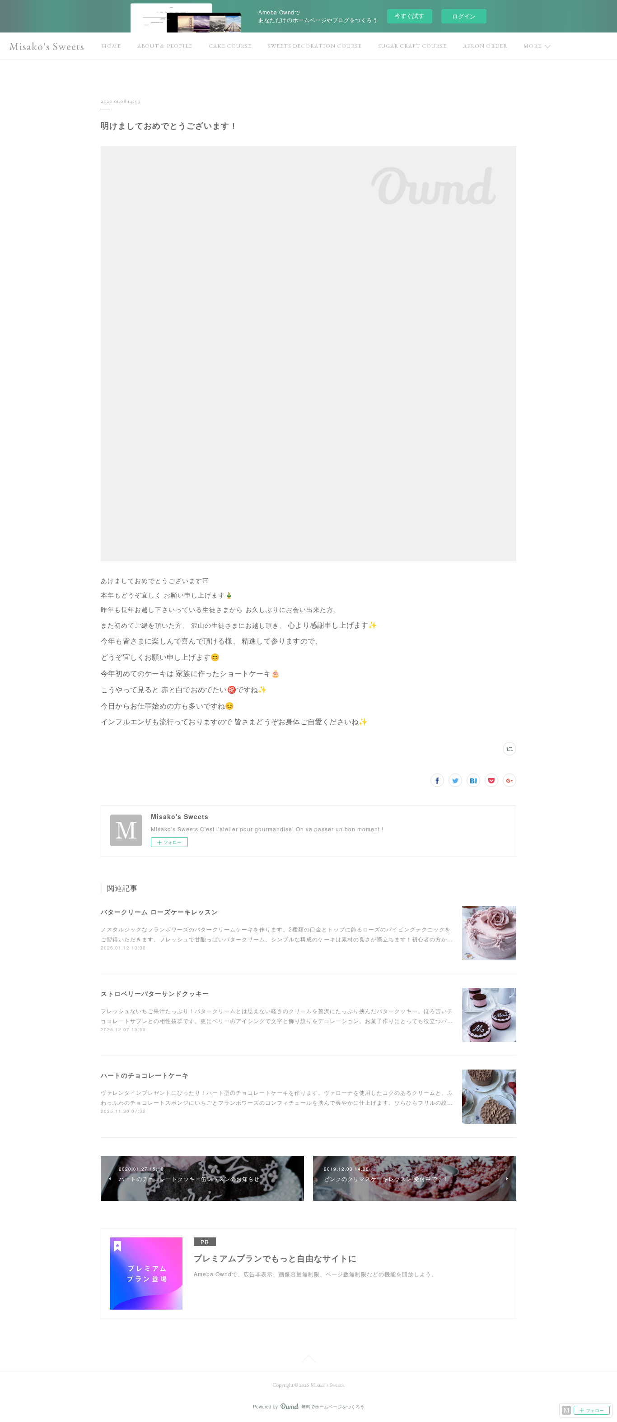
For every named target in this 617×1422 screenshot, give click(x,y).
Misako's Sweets (46, 46)
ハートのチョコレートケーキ (145, 1074)
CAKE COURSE (230, 46)
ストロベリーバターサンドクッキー (155, 993)
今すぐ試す (409, 15)
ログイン (464, 16)
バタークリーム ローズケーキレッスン (159, 911)
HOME (111, 46)
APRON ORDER (485, 46)
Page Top (308, 1360)
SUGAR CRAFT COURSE (412, 46)
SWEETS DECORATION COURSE (315, 46)
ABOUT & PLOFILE (164, 46)
